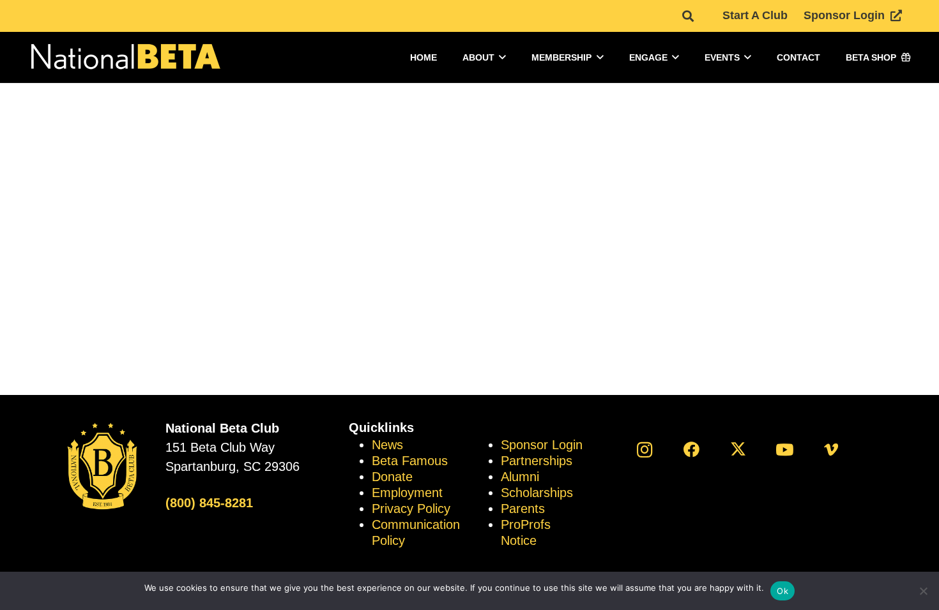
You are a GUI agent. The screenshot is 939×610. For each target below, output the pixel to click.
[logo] (124, 57)
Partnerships (536, 461)
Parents (523, 509)
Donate (392, 477)
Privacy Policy (411, 509)
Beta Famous (410, 461)
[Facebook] (691, 449)
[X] (738, 449)
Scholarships (537, 493)
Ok (782, 591)
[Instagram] (645, 449)
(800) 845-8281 (209, 503)
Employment (407, 493)
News (387, 445)
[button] (688, 16)
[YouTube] (785, 449)
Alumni (520, 477)
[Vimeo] (831, 449)
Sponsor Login (542, 445)
